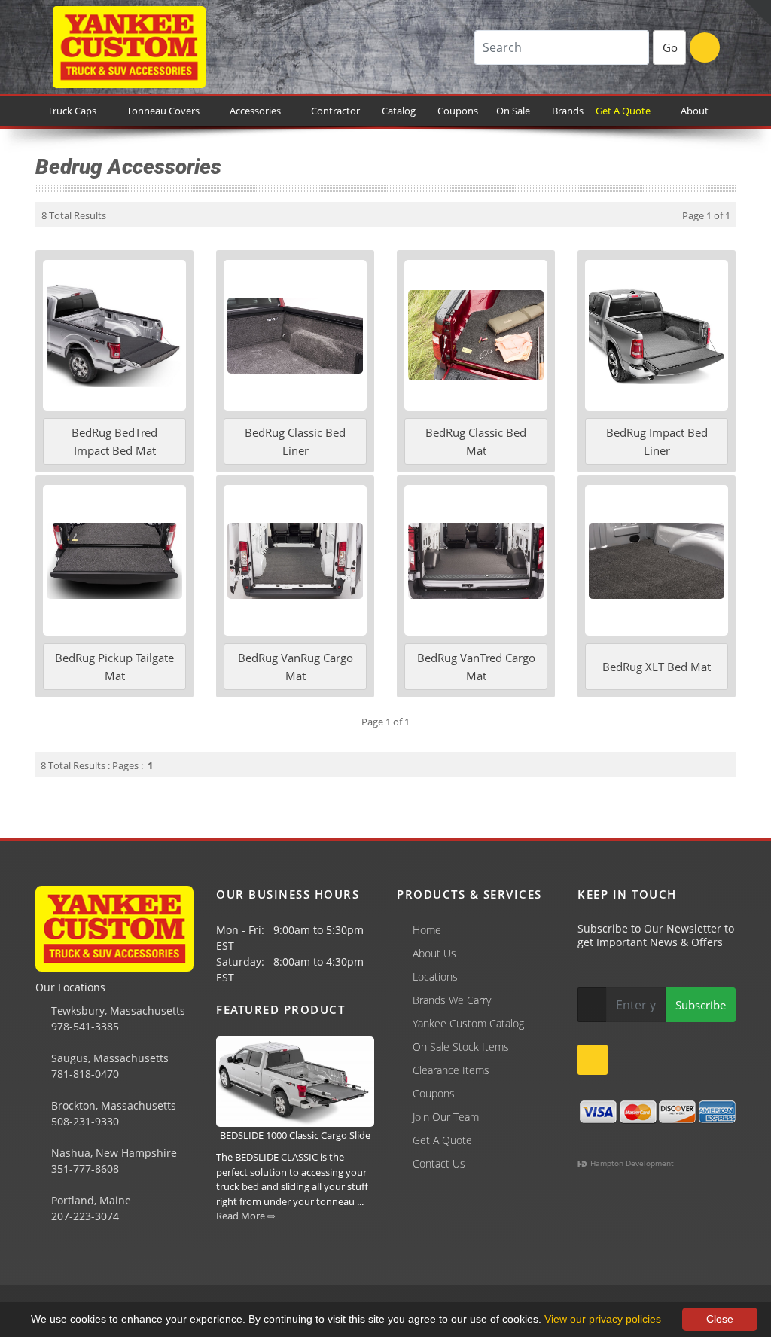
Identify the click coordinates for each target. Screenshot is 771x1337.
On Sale (513, 111)
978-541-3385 (83, 1026)
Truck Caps (71, 111)
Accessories (255, 111)
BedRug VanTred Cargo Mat (476, 666)
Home (427, 930)
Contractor (335, 111)
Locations (435, 976)
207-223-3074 (83, 1216)
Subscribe (700, 1004)
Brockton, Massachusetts (112, 1105)
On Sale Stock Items (461, 1046)
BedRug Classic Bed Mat (475, 441)
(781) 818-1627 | (142, 1255)
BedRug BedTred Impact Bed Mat (114, 441)
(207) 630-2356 (420, 1255)
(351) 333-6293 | (332, 1255)
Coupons (457, 111)
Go (670, 47)
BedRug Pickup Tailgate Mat (114, 666)
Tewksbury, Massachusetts (116, 1010)
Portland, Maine (89, 1200)
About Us (434, 953)
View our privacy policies (602, 1319)
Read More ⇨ (246, 1216)
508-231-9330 (83, 1121)
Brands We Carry (452, 1000)
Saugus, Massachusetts (108, 1058)
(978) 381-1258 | (47, 1255)
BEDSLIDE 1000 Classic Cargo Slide (295, 1135)
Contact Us (439, 1163)
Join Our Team (446, 1117)
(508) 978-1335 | (237, 1255)
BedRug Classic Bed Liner (295, 441)
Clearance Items (451, 1070)
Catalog (401, 111)
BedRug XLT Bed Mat (656, 666)
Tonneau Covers (163, 111)
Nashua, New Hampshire (112, 1153)
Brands (569, 111)
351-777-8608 (83, 1168)
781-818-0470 (83, 1074)
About (695, 111)
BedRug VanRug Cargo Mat (295, 666)
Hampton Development (631, 1163)
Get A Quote (625, 111)
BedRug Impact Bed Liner (657, 441)
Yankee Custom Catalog (468, 1023)
